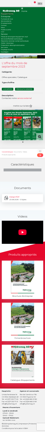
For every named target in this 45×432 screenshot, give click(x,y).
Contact (4, 25)
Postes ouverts (6, 29)
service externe (24, 98)
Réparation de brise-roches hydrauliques (15, 41)
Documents (18, 152)
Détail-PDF (14, 197)
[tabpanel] (22, 124)
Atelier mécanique (7, 43)
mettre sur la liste (21, 106)
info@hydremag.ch (9, 404)
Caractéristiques (7, 152)
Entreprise (5, 16)
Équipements (7, 14)
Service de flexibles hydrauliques (12, 39)
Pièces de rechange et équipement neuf (14, 37)
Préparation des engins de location (13, 45)
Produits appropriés (8, 155)
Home (24, 11)
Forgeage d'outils (7, 49)
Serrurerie (4, 47)
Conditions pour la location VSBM (15, 428)
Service (4, 34)
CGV (2, 32)
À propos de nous (7, 19)
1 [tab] (24, 142)
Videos (25, 152)
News (3, 27)
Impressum (23, 424)
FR (39, 4)
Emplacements (6, 23)
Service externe (6, 21)
